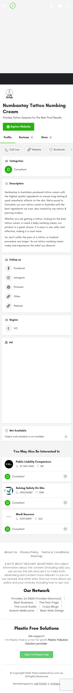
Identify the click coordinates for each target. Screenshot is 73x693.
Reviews (26, 137)
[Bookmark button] (65, 477)
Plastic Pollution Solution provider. (46, 641)
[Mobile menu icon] (4, 5)
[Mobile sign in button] (51, 5)
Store (46, 137)
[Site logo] (13, 5)
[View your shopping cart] (60, 5)
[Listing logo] (9, 93)
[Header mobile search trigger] (68, 5)
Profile (8, 137)
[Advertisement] (36, 36)
